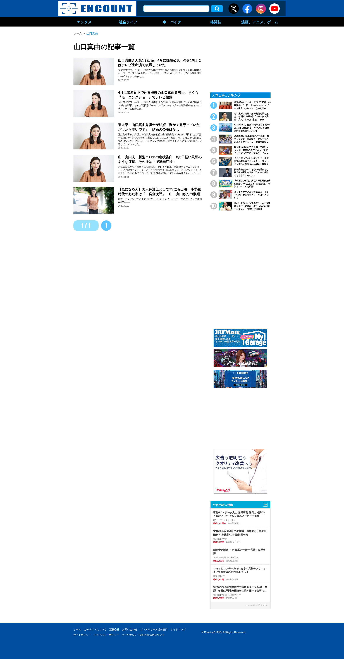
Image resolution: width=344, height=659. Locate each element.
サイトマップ (178, 629)
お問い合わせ (129, 629)
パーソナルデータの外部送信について (143, 635)
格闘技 (215, 22)
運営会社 (114, 629)
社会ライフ (128, 22)
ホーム (77, 629)
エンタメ (84, 22)
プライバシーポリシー (106, 635)
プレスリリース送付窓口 (154, 629)
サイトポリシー (82, 635)
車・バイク (172, 22)
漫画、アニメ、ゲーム (259, 22)
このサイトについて (95, 629)
